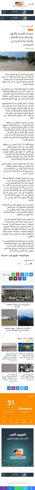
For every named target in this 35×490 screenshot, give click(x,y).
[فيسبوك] (31, 274)
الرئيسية (29, 26)
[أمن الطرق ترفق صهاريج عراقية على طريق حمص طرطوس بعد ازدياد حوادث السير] (9, 347)
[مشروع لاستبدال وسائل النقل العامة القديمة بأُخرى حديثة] (26, 368)
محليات (23, 26)
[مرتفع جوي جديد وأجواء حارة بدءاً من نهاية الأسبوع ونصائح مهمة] (26, 347)
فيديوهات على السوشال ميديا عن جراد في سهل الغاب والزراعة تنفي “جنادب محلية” (9, 377)
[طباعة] (11, 278)
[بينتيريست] (18, 274)
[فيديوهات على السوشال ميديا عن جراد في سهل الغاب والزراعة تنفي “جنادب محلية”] (9, 368)
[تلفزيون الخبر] (19, 4)
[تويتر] (26, 274)
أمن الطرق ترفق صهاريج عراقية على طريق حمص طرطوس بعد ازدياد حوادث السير (9, 356)
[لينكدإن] (22, 274)
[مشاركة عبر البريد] (15, 278)
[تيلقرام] (24, 278)
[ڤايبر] (20, 278)
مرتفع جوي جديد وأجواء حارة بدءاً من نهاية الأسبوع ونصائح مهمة (26, 355)
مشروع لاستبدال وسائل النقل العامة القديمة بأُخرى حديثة (27, 376)
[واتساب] (13, 274)
